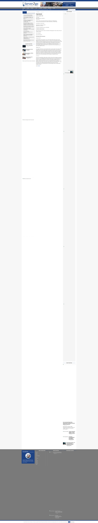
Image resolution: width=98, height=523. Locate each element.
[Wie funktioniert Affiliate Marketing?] (24, 54)
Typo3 (36, 459)
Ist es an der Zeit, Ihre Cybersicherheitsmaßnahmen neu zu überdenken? (28, 32)
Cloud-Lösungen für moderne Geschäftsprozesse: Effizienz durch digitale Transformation (29, 29)
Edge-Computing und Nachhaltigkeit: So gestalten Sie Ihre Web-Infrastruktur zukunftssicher (28, 35)
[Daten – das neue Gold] (24, 46)
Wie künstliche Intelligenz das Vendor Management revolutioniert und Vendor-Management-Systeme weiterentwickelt (28, 24)
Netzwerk (40, 8)
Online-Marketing (38, 455)
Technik (54, 8)
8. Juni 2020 (28, 46)
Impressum (23, 0)
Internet (32, 8)
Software (44, 8)
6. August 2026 (65, 425)
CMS (36, 8)
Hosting (28, 8)
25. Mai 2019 (28, 54)
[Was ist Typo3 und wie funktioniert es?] (24, 58)
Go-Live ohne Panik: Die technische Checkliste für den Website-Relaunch (69, 423)
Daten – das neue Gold (29, 45)
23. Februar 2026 (71, 440)
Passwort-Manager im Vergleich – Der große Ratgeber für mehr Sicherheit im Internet (28, 18)
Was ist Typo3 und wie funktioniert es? (29, 57)
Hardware (49, 8)
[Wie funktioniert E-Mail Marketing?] (24, 50)
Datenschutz (27, 0)
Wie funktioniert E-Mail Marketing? (29, 49)
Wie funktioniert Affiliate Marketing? (29, 53)
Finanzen (23, 8)
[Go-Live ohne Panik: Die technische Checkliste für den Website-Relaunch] (66, 42)
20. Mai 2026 (70, 434)
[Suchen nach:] (71, 9)
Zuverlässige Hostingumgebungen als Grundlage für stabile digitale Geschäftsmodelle (28, 21)
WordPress (37, 458)
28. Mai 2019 (28, 58)
